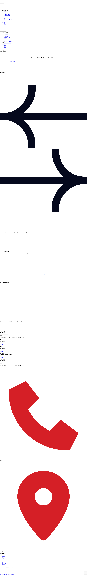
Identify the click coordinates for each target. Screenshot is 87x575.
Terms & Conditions (3, 574)
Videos (5, 47)
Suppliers (5, 18)
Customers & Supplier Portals (8, 19)
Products (5, 11)
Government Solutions (7, 15)
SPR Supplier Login (13, 61)
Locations (5, 38)
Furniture (6, 12)
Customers (5, 17)
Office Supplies (7, 14)
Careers (3, 25)
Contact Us (3, 26)
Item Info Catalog (4, 563)
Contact (3, 558)
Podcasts (5, 24)
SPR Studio (3, 22)
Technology (7, 13)
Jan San (6, 34)
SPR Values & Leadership (7, 43)
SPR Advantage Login (5, 561)
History (5, 21)
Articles (5, 23)
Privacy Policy (8, 574)
